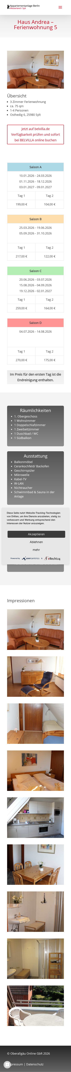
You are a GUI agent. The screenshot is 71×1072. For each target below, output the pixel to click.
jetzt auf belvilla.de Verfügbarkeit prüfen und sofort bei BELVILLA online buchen (35, 134)
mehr (36, 549)
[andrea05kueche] (35, 837)
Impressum (15, 1064)
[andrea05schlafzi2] (35, 743)
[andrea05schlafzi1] (35, 790)
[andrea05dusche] (35, 978)
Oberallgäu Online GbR (26, 1053)
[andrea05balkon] (35, 1025)
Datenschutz (34, 1064)
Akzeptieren (36, 534)
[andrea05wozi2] (35, 696)
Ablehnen (36, 542)
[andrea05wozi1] (35, 649)
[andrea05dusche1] (35, 931)
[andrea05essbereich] (35, 884)
